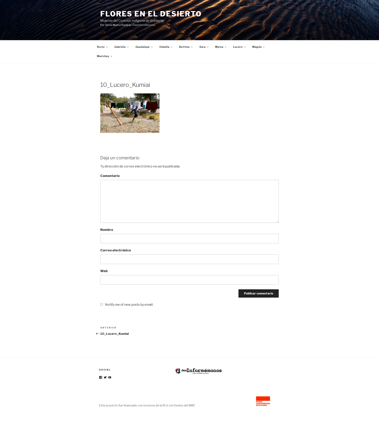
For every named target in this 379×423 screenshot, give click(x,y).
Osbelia (164, 46)
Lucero (238, 46)
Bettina (184, 46)
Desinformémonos (144, 25)
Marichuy (103, 56)
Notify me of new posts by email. (129, 304)
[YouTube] (109, 377)
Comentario (110, 176)
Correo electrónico (115, 250)
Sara (202, 46)
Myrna (219, 46)
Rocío (101, 46)
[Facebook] (100, 377)
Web (104, 271)
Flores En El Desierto (151, 13)
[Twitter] (105, 377)
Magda (257, 46)
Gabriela (120, 46)
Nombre (106, 230)
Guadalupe (142, 46)
